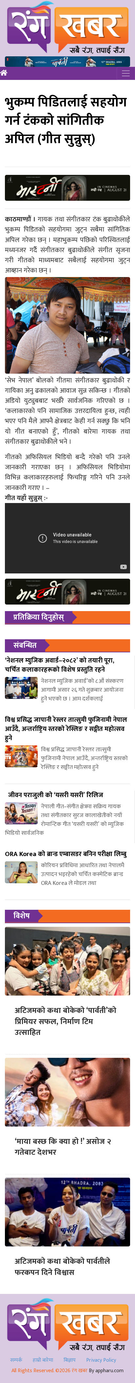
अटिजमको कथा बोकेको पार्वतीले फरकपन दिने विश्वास (62, 1267)
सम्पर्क (16, 1360)
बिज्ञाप (70, 1360)
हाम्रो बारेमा (43, 1360)
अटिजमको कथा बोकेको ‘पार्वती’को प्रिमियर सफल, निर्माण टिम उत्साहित (65, 1021)
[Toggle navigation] (126, 73)
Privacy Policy (101, 1360)
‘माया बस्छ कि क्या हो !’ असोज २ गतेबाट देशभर (63, 1147)
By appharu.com (106, 1370)
